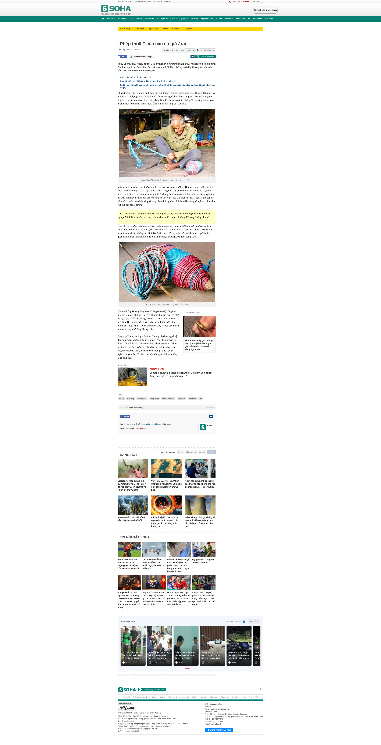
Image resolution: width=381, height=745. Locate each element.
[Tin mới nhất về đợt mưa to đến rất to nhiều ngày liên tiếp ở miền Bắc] (154, 549)
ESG (131, 19)
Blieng (121, 399)
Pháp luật (229, 19)
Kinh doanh (149, 19)
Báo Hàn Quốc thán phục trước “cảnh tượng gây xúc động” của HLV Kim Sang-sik (128, 564)
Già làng (130, 399)
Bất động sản (163, 19)
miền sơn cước (168, 399)
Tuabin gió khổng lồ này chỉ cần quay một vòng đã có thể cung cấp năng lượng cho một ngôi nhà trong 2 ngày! (167, 86)
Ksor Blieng (196, 93)
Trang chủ (126, 697)
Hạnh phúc (122, 19)
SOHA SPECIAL (165, 2)
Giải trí (219, 19)
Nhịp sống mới (207, 19)
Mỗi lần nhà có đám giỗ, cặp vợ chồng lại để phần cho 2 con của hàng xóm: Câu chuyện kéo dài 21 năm (179, 565)
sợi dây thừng (190, 194)
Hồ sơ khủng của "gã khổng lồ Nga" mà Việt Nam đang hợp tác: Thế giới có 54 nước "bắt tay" (200, 522)
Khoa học (176, 29)
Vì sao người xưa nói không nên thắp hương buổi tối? (131, 519)
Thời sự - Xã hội (139, 697)
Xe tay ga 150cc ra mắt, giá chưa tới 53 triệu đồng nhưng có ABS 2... (212, 655)
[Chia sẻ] (122, 56)
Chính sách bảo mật (213, 724)
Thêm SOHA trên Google (142, 57)
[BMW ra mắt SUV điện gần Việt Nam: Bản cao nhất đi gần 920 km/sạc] (239, 646)
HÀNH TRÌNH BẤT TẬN (146, 2)
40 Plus (175, 19)
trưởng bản (142, 399)
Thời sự (139, 19)
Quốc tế (184, 19)
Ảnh (250, 697)
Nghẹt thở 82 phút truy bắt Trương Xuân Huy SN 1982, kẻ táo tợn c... (159, 655)
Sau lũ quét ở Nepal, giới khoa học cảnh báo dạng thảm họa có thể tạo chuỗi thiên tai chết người (203, 598)
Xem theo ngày (168, 452)
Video (244, 697)
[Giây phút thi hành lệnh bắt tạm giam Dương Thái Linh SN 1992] (186, 646)
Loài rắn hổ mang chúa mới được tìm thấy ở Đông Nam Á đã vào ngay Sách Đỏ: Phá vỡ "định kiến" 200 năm (132, 485)
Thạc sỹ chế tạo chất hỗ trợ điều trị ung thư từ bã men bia (147, 81)
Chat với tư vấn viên (220, 730)
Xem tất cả (254, 621)
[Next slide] (256, 647)
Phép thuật (154, 399)
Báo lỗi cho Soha (207, 57)
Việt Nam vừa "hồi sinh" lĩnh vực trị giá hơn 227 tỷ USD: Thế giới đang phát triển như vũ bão (166, 485)
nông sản (141, 96)
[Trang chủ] (116, 10)
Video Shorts (128, 621)
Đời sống (269, 19)
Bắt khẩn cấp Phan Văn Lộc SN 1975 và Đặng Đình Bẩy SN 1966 (132, 655)
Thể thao (194, 19)
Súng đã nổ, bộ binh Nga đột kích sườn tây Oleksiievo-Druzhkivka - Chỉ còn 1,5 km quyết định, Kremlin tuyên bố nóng (129, 600)
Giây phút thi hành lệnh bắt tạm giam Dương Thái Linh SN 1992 (185, 655)
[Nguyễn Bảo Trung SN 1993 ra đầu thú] (204, 549)
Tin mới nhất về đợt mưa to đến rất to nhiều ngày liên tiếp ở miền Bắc (153, 564)
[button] (187, 668)
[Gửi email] (192, 56)
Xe (249, 19)
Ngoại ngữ (153, 29)
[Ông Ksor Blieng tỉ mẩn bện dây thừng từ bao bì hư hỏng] (167, 143)
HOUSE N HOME (126, 2)
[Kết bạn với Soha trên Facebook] (203, 427)
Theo (167, 407)
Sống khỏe (240, 19)
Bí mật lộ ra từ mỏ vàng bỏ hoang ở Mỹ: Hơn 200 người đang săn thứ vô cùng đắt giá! (181, 374)
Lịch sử (188, 29)
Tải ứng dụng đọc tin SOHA (153, 690)
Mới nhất (111, 19)
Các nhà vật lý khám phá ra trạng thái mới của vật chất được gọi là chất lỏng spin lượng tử (164, 522)
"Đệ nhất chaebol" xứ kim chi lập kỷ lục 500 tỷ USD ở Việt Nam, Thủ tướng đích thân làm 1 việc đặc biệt (153, 598)
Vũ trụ (165, 29)
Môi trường (125, 29)
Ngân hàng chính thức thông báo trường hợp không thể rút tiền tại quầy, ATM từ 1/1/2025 (200, 484)
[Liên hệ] (211, 416)
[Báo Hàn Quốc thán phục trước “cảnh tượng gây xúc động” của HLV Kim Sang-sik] (129, 549)
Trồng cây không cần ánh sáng (134, 77)
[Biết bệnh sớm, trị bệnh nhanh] (265, 10)
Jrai (200, 399)
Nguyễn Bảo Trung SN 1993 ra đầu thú (203, 561)
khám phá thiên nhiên (149, 424)
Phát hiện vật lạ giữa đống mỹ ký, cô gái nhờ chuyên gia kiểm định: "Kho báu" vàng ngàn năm (199, 345)
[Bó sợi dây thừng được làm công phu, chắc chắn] (167, 272)
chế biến (192, 399)
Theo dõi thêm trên (233, 621)
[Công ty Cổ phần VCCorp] (154, 706)
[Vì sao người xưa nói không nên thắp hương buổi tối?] (133, 505)
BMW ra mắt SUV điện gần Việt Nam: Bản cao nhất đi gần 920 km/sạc (239, 655)
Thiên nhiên (139, 29)
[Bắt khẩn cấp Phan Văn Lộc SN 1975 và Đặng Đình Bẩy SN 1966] (133, 646)
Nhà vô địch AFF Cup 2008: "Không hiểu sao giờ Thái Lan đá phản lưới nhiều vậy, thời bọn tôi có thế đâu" (179, 598)
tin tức (126, 424)
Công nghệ (257, 19)
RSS (256, 697)
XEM (211, 452)
